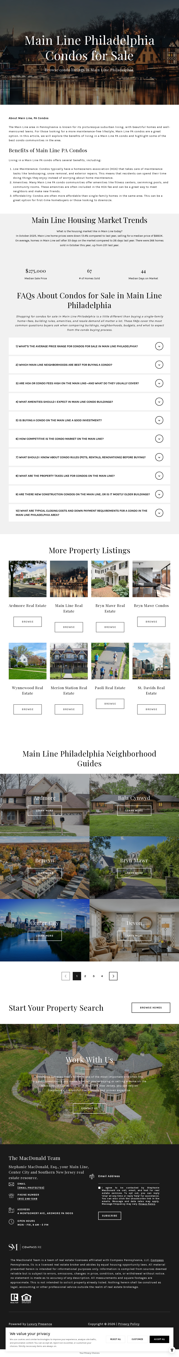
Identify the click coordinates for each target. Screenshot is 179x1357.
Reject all (115, 1339)
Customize (137, 1339)
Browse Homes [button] (151, 1007)
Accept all (159, 1339)
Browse (27, 621)
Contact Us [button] (89, 1108)
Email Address (109, 1176)
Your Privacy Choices (90, 1353)
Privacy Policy (147, 1204)
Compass (157, 1260)
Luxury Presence (39, 1324)
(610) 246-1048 (27, 1198)
